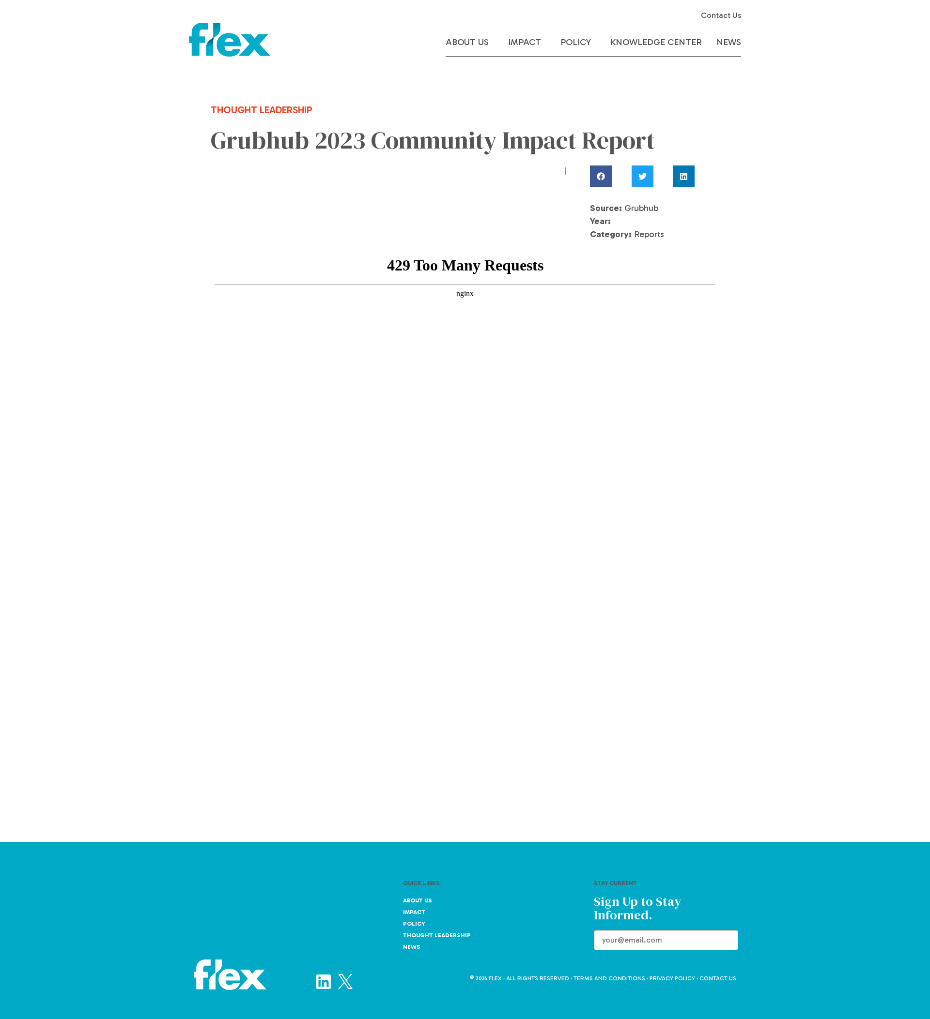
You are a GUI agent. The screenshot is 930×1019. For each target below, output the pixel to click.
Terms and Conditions (609, 978)
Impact (524, 42)
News (728, 42)
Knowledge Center (656, 42)
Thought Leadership (437, 935)
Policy (575, 42)
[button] (609, 176)
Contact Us (721, 15)
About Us (467, 42)
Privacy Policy (672, 978)
